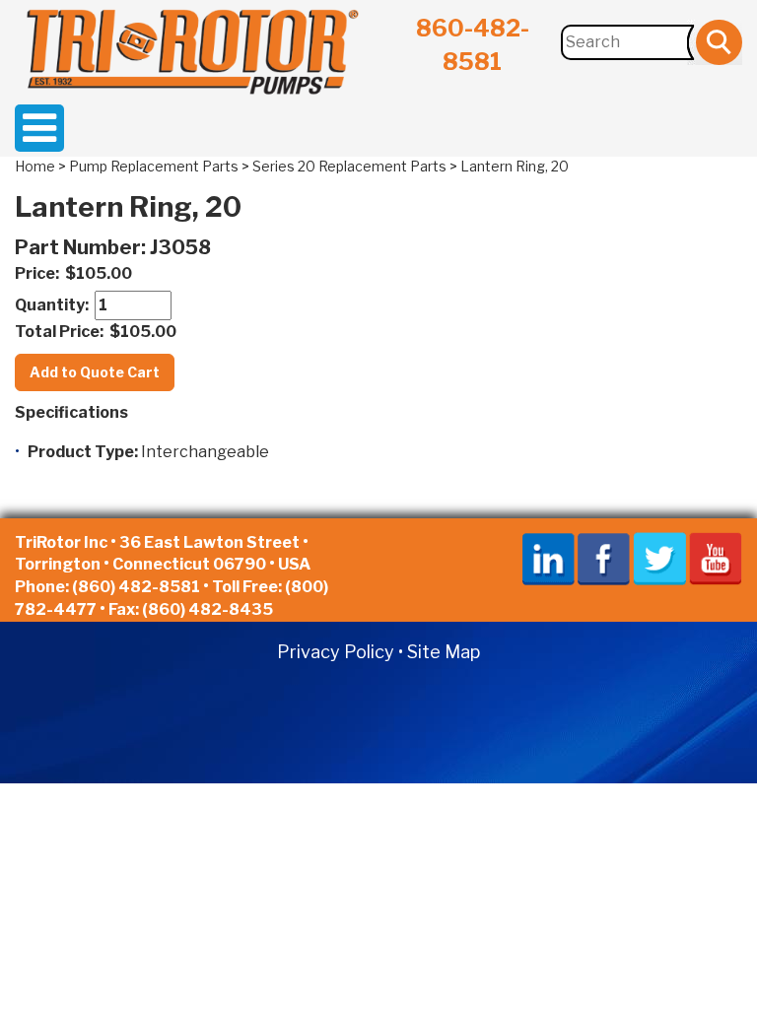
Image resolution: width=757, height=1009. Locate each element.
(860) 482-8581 (136, 586)
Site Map (443, 651)
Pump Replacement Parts (154, 166)
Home (35, 166)
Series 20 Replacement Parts (349, 166)
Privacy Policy (335, 651)
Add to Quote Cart (95, 372)
